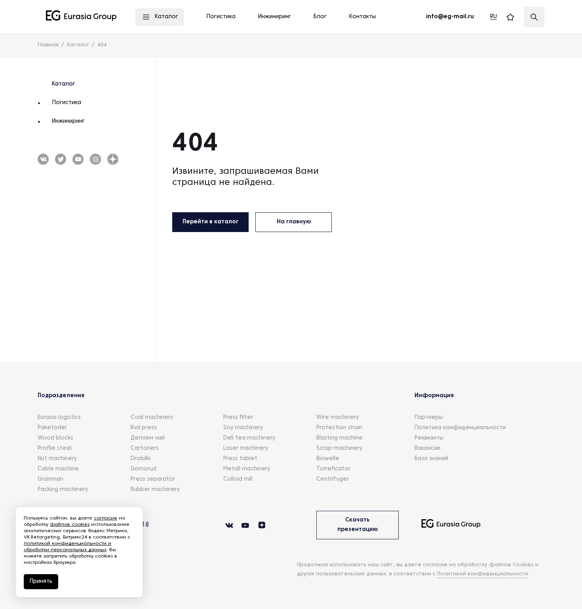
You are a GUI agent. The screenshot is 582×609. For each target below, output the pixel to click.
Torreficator (333, 469)
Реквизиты (429, 438)
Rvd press (144, 427)
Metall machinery (246, 469)
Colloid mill (238, 479)
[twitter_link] (78, 159)
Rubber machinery (155, 489)
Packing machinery (63, 489)
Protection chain (339, 427)
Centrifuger (332, 479)
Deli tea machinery (249, 438)
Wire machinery (337, 417)
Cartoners (145, 448)
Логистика (66, 102)
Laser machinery (245, 448)
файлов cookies (69, 524)
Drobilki (140, 458)
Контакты (362, 16)
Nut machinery (57, 458)
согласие (105, 518)
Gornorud (143, 469)
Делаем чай (148, 438)
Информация (434, 395)
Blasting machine (339, 438)
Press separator (153, 479)
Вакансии (427, 448)
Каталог (63, 84)
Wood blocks (55, 438)
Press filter (238, 417)
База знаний (431, 458)
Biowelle (327, 458)
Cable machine (58, 469)
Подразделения (61, 395)
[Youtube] (60, 159)
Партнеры (429, 417)
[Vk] (43, 159)
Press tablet (240, 458)
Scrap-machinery (339, 448)
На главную (294, 222)
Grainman (50, 479)
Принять (41, 581)
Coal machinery (152, 417)
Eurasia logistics (59, 417)
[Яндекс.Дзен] (112, 159)
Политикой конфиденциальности (482, 574)
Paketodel (52, 427)
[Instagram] (95, 159)
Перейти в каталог (210, 222)
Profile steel (55, 448)
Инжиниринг (68, 121)
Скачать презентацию (357, 525)
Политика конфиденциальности (460, 427)
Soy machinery (243, 427)
